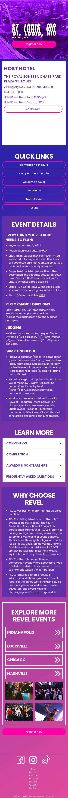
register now (34, 44)
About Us (33, 785)
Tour (33, 769)
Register (33, 772)
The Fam (33, 781)
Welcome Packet (34, 182)
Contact (33, 788)
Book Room (33, 109)
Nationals (33, 775)
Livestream (34, 190)
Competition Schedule (34, 173)
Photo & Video (34, 199)
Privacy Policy (49, 796)
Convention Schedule (34, 165)
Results (33, 207)
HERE (42, 295)
